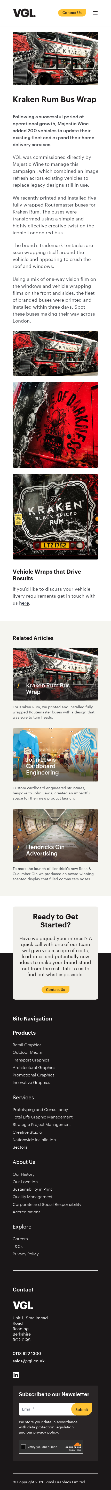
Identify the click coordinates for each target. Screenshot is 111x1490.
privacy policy (45, 1432)
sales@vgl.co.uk (29, 1361)
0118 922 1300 (27, 1354)
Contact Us (72, 13)
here (24, 603)
